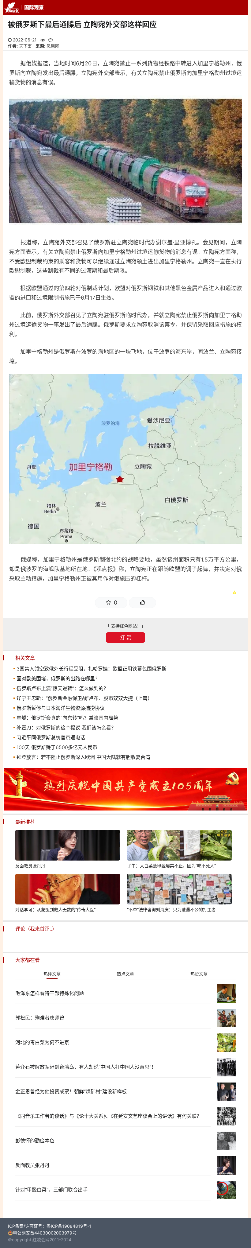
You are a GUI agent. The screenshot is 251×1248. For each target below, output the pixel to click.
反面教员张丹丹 (30, 865)
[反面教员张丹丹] (67, 846)
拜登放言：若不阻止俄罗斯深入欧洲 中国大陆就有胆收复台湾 (83, 757)
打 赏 (125, 637)
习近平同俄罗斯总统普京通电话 (51, 737)
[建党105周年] (125, 808)
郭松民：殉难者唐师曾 (39, 1018)
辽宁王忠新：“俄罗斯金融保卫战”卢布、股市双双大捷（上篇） (84, 698)
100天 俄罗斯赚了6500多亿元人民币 (57, 747)
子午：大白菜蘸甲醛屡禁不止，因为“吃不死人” (171, 865)
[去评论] (238, 852)
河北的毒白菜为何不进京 (42, 1042)
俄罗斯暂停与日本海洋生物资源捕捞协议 (61, 708)
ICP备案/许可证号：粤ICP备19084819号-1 (49, 1226)
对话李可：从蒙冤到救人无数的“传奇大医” (55, 909)
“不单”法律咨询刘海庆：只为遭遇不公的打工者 (171, 909)
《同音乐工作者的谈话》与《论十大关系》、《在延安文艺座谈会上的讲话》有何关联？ (108, 1116)
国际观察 (34, 7)
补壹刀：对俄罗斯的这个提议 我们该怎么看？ (66, 728)
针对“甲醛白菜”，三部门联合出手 (51, 1190)
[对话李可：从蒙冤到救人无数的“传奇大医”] (67, 890)
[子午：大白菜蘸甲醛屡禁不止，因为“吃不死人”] (179, 846)
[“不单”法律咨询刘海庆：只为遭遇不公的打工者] (179, 890)
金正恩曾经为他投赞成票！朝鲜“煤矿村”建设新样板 (71, 1091)
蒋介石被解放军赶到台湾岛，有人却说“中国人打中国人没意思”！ (85, 1067)
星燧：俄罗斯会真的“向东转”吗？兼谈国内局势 (67, 718)
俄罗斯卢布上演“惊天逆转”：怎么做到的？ (62, 688)
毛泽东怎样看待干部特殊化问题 (49, 993)
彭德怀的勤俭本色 (34, 1140)
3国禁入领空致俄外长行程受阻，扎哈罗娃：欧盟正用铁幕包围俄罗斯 (92, 669)
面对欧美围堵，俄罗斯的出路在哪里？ (58, 678)
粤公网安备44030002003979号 (45, 1232)
